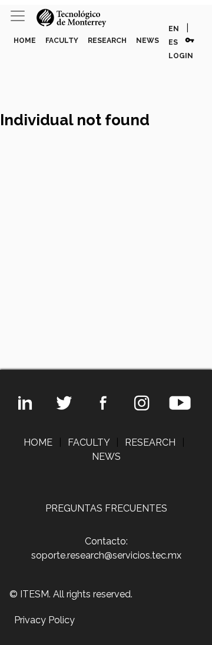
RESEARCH (107, 40)
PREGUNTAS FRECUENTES (106, 508)
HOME (25, 40)
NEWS (147, 40)
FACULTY (61, 40)
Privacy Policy (44, 620)
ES (173, 42)
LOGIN (180, 56)
